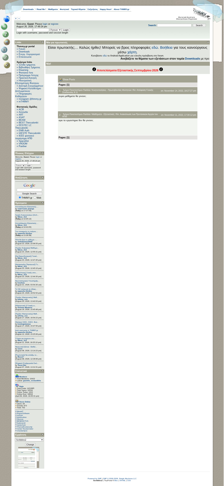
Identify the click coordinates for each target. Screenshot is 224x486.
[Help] (6, 34)
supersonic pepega (26, 209)
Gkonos (20, 419)
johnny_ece (23, 299)
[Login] (6, 57)
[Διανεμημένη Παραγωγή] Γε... (27, 264)
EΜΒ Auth (24, 130)
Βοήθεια (166, 47)
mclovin (20, 415)
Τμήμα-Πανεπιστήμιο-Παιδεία (76, 90)
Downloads (28, 9)
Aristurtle (23, 112)
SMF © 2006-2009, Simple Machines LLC (119, 479)
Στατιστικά (21, 371)
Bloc (116, 480)
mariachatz (21, 425)
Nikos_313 (22, 217)
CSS (129, 480)
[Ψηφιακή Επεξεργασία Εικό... (27, 363)
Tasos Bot (22, 365)
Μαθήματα (53, 9)
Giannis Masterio (25, 307)
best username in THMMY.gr (26, 330)
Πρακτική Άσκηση (28, 78)
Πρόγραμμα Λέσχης (28, 75)
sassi (20, 349)
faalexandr (21, 423)
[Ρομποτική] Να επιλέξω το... (26, 355)
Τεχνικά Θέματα (78, 9)
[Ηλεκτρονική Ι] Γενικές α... (25, 306)
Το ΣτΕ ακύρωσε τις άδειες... (26, 289)
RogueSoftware (23, 413)
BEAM (22, 120)
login (45, 24)
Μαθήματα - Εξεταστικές (103, 114)
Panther (23, 146)
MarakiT (20, 411)
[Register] (7, 65)
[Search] (7, 42)
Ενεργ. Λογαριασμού (29, 54)
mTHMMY (24, 101)
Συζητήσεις (93, 9)
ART (21, 114)
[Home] (7, 19)
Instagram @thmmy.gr (30, 99)
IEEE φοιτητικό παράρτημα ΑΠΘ (24, 137)
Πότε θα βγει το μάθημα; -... (26, 240)
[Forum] (4, 26)
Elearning (23, 70)
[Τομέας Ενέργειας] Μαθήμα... (27, 248)
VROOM (23, 143)
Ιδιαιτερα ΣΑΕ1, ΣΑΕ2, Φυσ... (27, 322)
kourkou (21, 283)
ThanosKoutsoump (24, 427)
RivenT (21, 357)
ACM (21, 109)
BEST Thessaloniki (28, 122)
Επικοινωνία (25, 57)
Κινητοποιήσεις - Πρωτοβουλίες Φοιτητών (111, 90)
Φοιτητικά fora (26, 72)
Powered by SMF (95, 479)
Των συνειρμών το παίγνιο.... (26, 231)
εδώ (155, 47)
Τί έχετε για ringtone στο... (25, 338)
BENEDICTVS (22, 421)
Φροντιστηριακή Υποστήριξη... (27, 281)
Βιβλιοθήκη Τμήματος (29, 67)
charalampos (22, 431)
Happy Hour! (106, 9)
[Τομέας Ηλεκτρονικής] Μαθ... (26, 297)
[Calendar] (4, 49)
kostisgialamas (24, 324)
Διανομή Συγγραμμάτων (31, 85)
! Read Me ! (41, 9)
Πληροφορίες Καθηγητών (23, 95)
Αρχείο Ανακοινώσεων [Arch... (27, 215)
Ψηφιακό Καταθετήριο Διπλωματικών (28, 89)
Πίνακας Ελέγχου (24, 153)
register (54, 24)
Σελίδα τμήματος (27, 64)
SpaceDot (24, 141)
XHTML (122, 480)
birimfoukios (21, 417)
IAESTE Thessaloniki (30, 133)
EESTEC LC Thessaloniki (23, 126)
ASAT (22, 117)
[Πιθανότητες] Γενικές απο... (26, 273)
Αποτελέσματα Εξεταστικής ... (26, 207)
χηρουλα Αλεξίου (25, 233)
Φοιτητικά (64, 9)
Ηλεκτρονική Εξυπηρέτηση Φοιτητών (27, 81)
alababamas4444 (25, 242)
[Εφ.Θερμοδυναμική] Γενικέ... (26, 256)
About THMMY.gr (121, 9)
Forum (22, 49)
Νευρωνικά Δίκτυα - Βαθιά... (26, 347)
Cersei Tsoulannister (25, 429)
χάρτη (131, 52)
